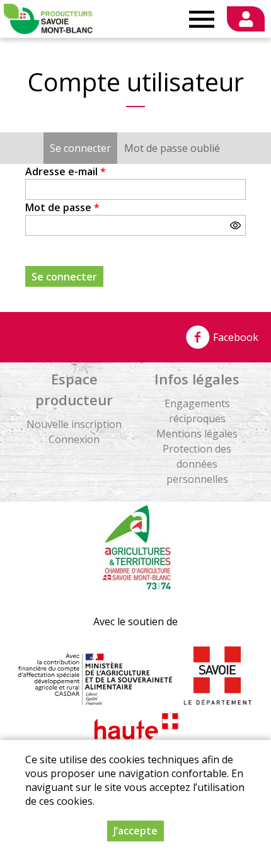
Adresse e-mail (65, 171)
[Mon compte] (246, 19)
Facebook (234, 337)
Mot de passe (62, 207)
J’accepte (135, 831)
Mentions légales (197, 434)
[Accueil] (48, 19)
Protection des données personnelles (197, 464)
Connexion (74, 439)
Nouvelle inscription (74, 424)
